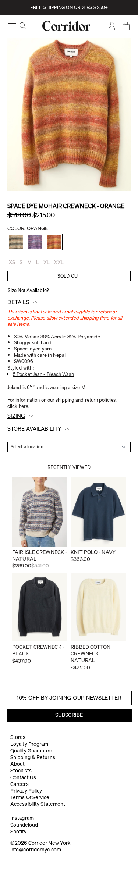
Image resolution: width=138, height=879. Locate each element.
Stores (18, 737)
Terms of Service (30, 797)
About (17, 764)
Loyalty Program (29, 744)
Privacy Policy (26, 791)
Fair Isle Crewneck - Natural (39, 555)
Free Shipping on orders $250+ (69, 7)
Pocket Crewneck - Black (38, 650)
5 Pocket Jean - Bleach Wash (43, 374)
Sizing (16, 415)
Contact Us (23, 777)
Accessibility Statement (37, 804)
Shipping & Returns (32, 757)
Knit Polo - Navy (93, 552)
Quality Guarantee (31, 751)
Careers (19, 784)
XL (46, 262)
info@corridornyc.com (35, 850)
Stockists (21, 770)
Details (18, 302)
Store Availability (34, 428)
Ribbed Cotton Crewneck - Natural (90, 653)
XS (12, 262)
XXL (59, 262)
